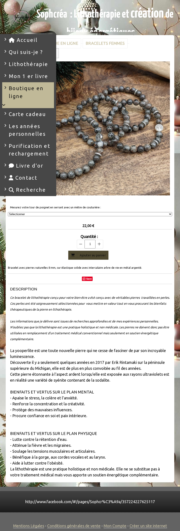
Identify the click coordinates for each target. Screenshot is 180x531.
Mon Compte (115, 526)
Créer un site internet (148, 526)
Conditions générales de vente (74, 526)
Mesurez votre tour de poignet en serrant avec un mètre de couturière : (55, 207)
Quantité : (89, 236)
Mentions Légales (28, 526)
